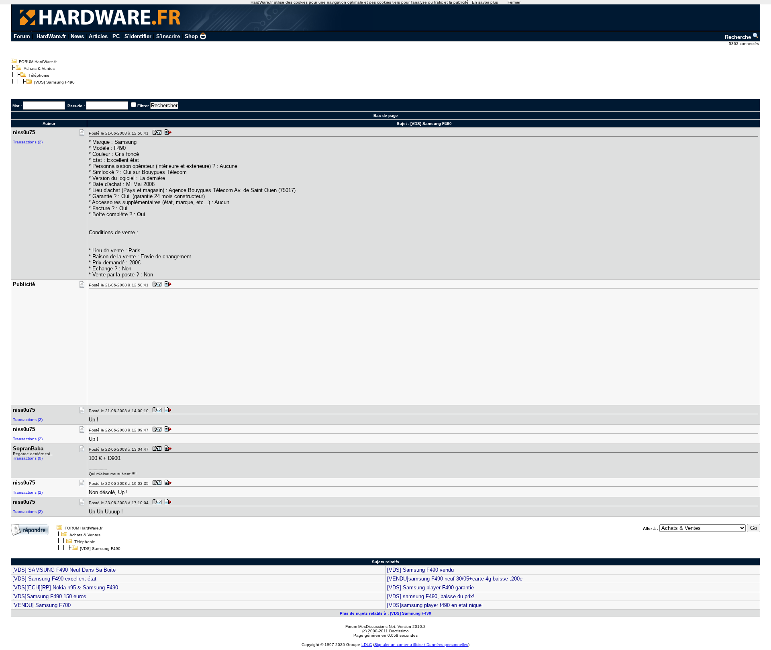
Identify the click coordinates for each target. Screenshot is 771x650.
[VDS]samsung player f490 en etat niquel (435, 605)
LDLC (366, 644)
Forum (22, 36)
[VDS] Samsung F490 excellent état (54, 579)
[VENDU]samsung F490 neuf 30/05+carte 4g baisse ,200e (454, 579)
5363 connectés (744, 43)
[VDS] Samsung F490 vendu (420, 570)
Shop (191, 36)
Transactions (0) (28, 458)
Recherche (739, 37)
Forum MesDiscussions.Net (370, 626)
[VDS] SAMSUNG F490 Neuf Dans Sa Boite (64, 570)
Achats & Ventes (39, 68)
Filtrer (143, 106)
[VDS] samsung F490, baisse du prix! (431, 596)
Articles (98, 36)
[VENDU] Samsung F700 (41, 605)
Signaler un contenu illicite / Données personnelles (421, 644)
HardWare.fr (51, 36)
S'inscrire (168, 36)
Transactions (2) (28, 142)
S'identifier (137, 36)
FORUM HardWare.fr (38, 61)
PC (116, 36)
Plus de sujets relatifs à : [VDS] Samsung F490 (385, 613)
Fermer (514, 2)
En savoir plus (485, 2)
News (77, 36)
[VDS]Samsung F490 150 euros (49, 596)
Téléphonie (39, 75)
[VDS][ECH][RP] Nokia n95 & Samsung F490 (65, 588)
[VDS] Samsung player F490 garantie (430, 588)
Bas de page (385, 115)
